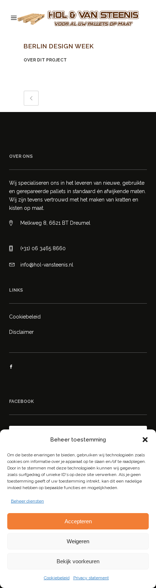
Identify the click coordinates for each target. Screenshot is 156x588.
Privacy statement (91, 577)
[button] (145, 439)
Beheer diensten (27, 501)
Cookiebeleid (57, 577)
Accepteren (78, 521)
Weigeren (78, 541)
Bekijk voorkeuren (78, 561)
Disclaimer (21, 332)
